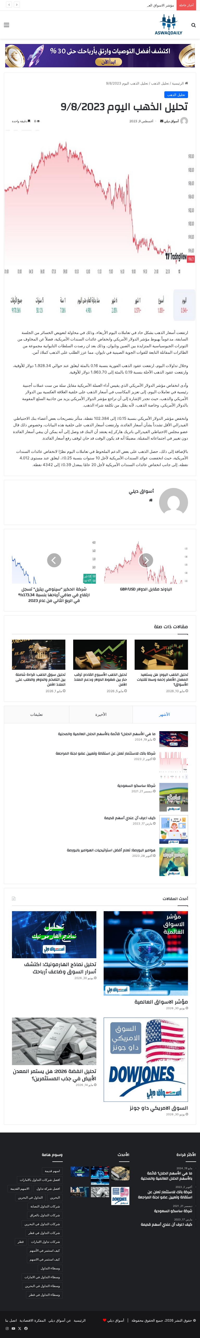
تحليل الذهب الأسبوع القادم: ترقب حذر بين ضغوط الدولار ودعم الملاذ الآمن (100, 679)
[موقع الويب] (151, 500)
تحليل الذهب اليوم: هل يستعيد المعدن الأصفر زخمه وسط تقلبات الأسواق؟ (162, 679)
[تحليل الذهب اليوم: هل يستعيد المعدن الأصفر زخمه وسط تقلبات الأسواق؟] (161, 655)
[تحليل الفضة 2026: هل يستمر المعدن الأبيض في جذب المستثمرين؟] (54, 1041)
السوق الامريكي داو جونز (159, 1108)
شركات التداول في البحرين (42, 1224)
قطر (21, 1242)
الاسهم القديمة (19, 1189)
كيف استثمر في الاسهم (45, 1259)
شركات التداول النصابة (45, 1206)
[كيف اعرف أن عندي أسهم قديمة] (173, 829)
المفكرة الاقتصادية (33, 1320)
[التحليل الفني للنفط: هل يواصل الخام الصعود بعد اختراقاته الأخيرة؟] (80, 1192)
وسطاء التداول (50, 1268)
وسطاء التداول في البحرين (42, 1286)
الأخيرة (101, 714)
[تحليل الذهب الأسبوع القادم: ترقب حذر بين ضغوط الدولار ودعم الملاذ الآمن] (100, 655)
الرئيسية (178, 83)
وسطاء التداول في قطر (44, 1295)
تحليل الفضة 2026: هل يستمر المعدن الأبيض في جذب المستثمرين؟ (54, 1074)
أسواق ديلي (171, 121)
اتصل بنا (11, 1320)
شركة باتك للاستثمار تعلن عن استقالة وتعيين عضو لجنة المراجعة (105, 753)
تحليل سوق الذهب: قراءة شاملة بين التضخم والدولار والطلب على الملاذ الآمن (40, 679)
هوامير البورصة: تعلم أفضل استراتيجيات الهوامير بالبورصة (111, 850)
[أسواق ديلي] (168, 24)
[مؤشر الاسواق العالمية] (146, 953)
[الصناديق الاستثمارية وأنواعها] (120, 1173)
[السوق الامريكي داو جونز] (146, 1060)
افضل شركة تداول (48, 1189)
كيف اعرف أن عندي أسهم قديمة (129, 818)
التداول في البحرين (30, 1197)
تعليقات (36, 714)
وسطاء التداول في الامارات (42, 1277)
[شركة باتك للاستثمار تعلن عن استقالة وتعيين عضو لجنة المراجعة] (173, 765)
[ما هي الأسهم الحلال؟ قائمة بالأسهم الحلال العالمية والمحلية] (173, 739)
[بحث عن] (193, 27)
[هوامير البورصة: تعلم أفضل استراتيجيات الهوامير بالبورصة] (173, 861)
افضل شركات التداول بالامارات (40, 1180)
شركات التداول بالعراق (45, 1215)
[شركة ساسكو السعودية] (173, 797)
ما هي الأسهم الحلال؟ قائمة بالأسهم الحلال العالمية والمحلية (106, 734)
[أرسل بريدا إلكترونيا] (161, 121)
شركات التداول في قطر (44, 1233)
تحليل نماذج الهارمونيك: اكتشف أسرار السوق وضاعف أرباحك (60, 968)
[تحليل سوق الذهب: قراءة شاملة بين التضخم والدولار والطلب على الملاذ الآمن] (38, 655)
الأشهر (164, 714)
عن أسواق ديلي (59, 1320)
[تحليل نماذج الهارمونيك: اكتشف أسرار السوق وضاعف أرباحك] (54, 934)
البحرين (55, 1197)
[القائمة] (6, 27)
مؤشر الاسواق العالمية (158, 5)
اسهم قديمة (52, 1171)
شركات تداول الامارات (45, 1242)
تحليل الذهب (160, 83)
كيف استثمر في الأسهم (45, 1250)
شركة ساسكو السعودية (136, 785)
